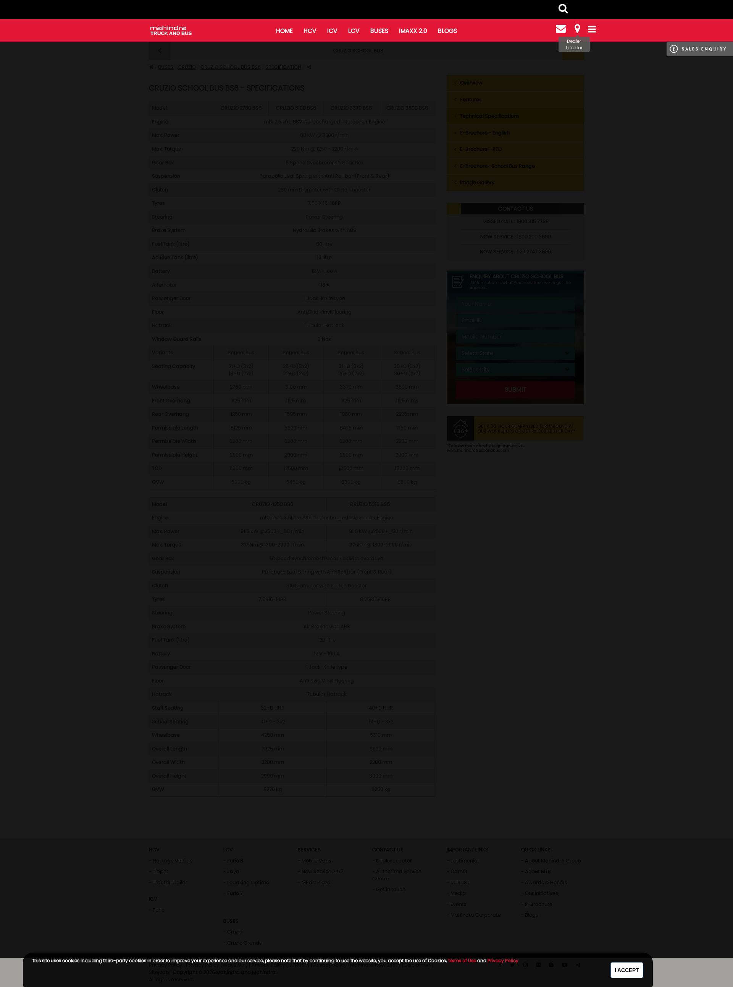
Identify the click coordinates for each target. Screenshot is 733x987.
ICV (332, 31)
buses (379, 31)
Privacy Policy (503, 960)
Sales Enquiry (704, 49)
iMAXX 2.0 (413, 31)
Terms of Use (462, 960)
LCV (354, 31)
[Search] (563, 8)
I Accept (627, 970)
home (284, 31)
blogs (447, 31)
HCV (310, 31)
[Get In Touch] (561, 29)
